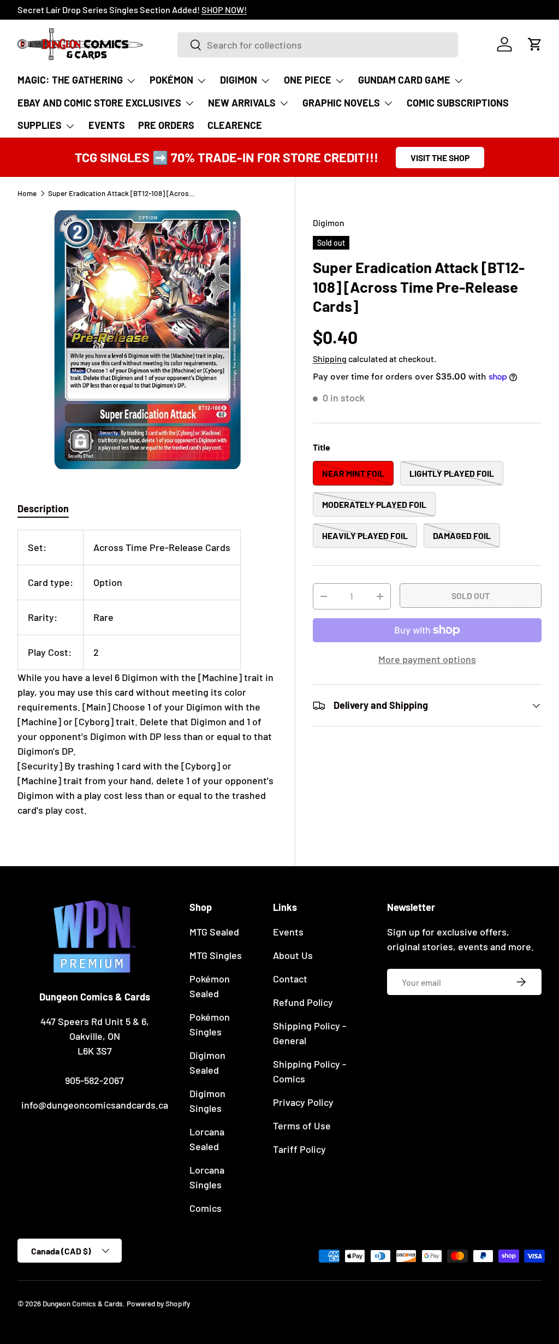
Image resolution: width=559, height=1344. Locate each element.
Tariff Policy (299, 1149)
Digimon (328, 222)
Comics (205, 1208)
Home (27, 193)
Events (288, 932)
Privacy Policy (303, 1102)
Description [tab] (43, 508)
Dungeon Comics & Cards (83, 1303)
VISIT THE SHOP (440, 157)
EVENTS (106, 125)
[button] (535, 44)
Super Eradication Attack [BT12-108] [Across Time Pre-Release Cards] (121, 193)
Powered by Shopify (158, 1303)
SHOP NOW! (148, 9)
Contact (290, 979)
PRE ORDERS (166, 125)
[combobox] (317, 44)
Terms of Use (302, 1126)
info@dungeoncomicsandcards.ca (94, 1105)
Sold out (470, 595)
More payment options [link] (427, 659)
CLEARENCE (234, 125)
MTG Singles (215, 955)
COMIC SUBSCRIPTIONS (458, 103)
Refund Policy (303, 1002)
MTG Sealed (214, 932)
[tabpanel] (147, 674)
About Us (293, 955)
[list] (147, 339)
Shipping (330, 358)
